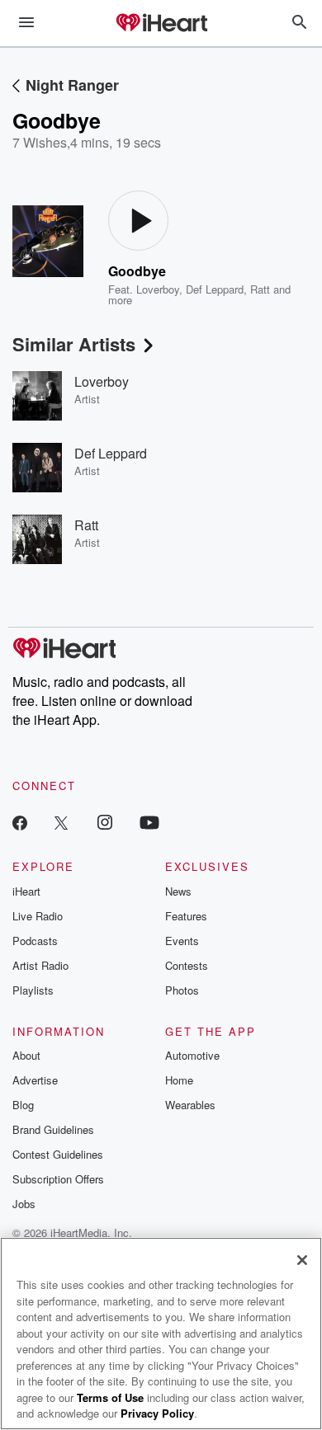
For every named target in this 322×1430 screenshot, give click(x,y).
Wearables (190, 1104)
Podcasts (35, 940)
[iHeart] (161, 23)
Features (186, 916)
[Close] (302, 1260)
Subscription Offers (58, 1179)
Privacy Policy (157, 1413)
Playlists (33, 990)
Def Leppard (215, 289)
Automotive (192, 1055)
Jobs (24, 1203)
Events (182, 940)
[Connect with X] (61, 822)
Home (179, 1080)
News (178, 891)
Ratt (260, 289)
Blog (23, 1104)
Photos (182, 990)
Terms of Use (110, 1397)
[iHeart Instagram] (104, 822)
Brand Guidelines (53, 1129)
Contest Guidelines (57, 1154)
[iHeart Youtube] (149, 822)
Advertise (35, 1080)
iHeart (26, 891)
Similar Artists (73, 344)
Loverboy (157, 289)
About (26, 1055)
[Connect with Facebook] (19, 822)
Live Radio (37, 916)
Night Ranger (72, 85)
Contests (186, 965)
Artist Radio (40, 965)
